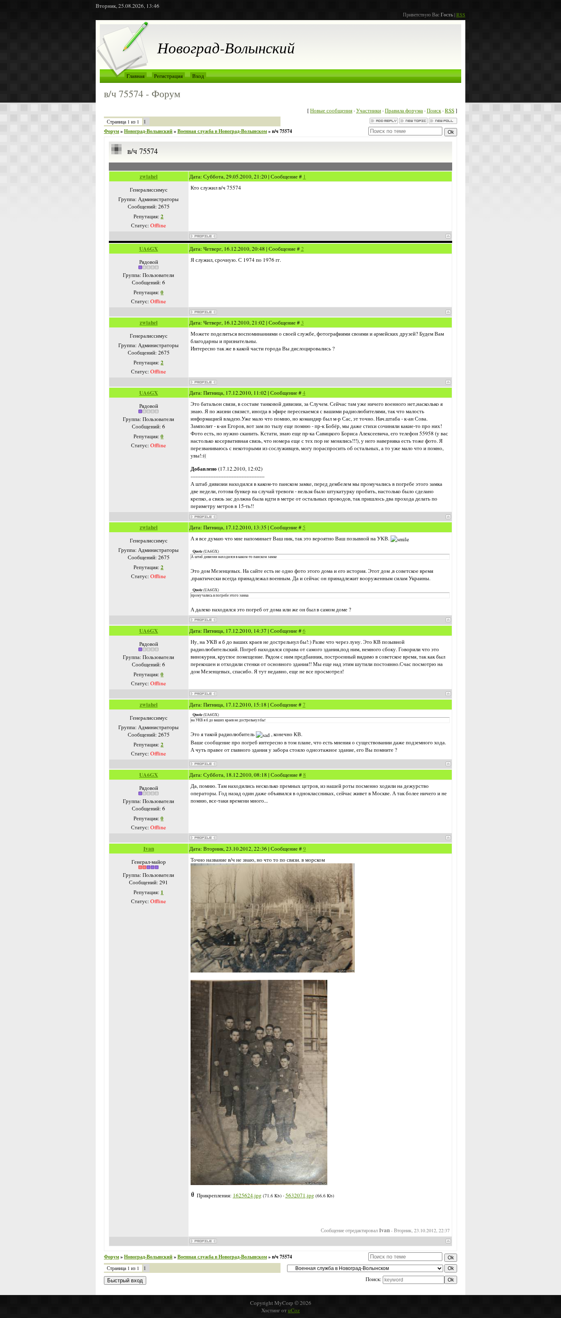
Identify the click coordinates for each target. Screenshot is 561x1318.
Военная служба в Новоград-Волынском (222, 131)
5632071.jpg (299, 1195)
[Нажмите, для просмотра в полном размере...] (273, 970)
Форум (111, 131)
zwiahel (149, 176)
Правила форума (404, 110)
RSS (460, 14)
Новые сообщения (331, 110)
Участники (368, 110)
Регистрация (168, 76)
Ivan (148, 848)
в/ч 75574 (282, 131)
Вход (198, 76)
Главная (135, 76)
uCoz (294, 1310)
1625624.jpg (247, 1195)
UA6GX (148, 249)
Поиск (434, 110)
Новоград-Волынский (148, 131)
